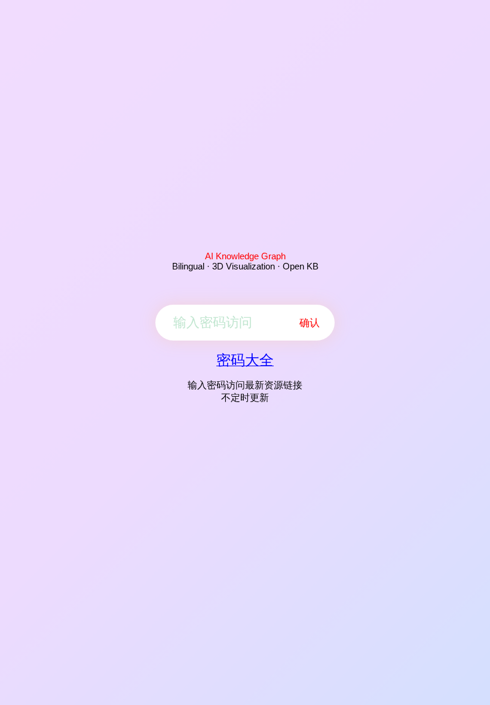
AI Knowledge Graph (245, 256)
